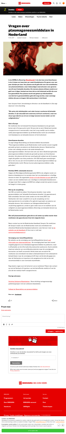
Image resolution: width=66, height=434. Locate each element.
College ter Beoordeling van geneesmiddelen (23, 289)
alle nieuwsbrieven (45, 366)
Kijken (20, 17)
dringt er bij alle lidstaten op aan (39, 177)
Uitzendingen (29, 17)
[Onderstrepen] (9, 324)
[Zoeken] (54, 3)
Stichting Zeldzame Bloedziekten (19, 281)
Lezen (14, 17)
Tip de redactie (42, 17)
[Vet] (4, 324)
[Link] (12, 324)
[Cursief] (6, 324)
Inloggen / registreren (55, 331)
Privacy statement (14, 370)
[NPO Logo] (63, 3)
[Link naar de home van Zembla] (5, 10)
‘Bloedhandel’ (30, 80)
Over (51, 17)
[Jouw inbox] (57, 3)
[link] (18, 294)
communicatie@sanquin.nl (16, 232)
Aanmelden (16, 363)
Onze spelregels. (6, 310)
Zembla (11, 10)
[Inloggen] (60, 3)
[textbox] (33, 318)
